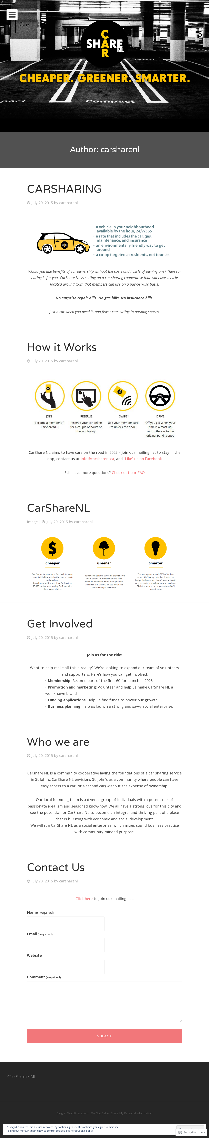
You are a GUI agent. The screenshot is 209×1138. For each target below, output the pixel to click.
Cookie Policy (85, 1130)
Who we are (58, 742)
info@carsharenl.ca (97, 458)
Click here (84, 898)
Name (40, 912)
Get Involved (60, 624)
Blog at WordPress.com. (73, 1113)
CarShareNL (58, 508)
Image (32, 521)
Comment (44, 976)
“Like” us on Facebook (143, 458)
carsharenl (68, 202)
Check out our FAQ (128, 472)
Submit (104, 1036)
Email (40, 933)
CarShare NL (22, 1077)
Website (34, 955)
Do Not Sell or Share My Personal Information (121, 1113)
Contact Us (56, 867)
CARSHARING (64, 189)
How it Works (62, 347)
